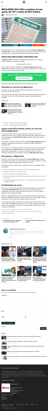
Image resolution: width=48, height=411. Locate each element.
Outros (11, 405)
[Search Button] (45, 2)
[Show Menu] (2, 2)
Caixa (27, 53)
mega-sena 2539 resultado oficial (23, 211)
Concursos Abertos (10, 404)
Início (2, 6)
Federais (27, 404)
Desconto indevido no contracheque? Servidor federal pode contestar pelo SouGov (39, 279)
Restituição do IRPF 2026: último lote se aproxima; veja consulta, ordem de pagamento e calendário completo (15, 111)
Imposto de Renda (22, 255)
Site (26, 316)
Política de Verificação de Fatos (17, 390)
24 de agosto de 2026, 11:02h (7, 283)
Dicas (37, 404)
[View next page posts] (25, 119)
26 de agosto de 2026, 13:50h (13, 107)
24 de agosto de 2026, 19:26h (13, 114)
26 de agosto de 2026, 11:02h (37, 107)
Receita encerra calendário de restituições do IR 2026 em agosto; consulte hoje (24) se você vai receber (9, 279)
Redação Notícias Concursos (11, 14)
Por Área (32, 404)
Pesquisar (3, 326)
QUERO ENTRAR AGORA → (24, 78)
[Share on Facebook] (17, 45)
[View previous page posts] (23, 119)
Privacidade (13, 393)
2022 (5, 209)
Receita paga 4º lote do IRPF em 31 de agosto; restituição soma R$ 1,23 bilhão (38, 105)
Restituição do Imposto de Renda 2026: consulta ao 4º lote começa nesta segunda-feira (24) (24, 279)
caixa (9, 209)
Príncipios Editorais (15, 391)
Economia (6, 6)
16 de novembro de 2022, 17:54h (25, 14)
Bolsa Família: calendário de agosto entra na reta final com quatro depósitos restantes (24, 336)
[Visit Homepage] (24, 2)
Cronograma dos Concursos (16, 387)
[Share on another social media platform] (45, 45)
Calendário (3, 404)
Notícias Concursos (9, 371)
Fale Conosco (4, 397)
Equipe (3, 396)
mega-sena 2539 (14, 209)
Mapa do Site (4, 399)
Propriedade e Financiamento (7, 394)
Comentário (4, 295)
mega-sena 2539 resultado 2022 (8, 211)
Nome (3, 311)
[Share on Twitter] (19, 45)
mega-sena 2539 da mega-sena (26, 209)
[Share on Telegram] (15, 45)
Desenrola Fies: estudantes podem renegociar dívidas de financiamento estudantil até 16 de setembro (26, 356)
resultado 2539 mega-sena (36, 211)
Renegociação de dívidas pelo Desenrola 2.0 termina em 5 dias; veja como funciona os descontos (15, 105)
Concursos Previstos (20, 404)
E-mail (3, 316)
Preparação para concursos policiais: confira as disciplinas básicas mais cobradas (23, 351)
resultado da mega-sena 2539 (8, 213)
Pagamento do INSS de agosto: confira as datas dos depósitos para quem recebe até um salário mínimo (25, 347)
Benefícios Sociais (5, 405)
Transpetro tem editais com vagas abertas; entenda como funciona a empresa (22, 341)
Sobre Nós (13, 389)
